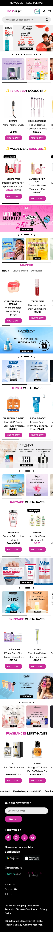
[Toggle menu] (3, 11)
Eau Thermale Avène (13, 418)
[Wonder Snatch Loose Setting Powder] (13, 287)
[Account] (43, 11)
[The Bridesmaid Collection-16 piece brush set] (37, 107)
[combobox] (26, 19)
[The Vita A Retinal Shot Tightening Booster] (37, 635)
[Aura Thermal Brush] (13, 107)
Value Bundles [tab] (20, 270)
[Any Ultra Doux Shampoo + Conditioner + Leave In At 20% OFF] (37, 518)
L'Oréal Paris (13, 179)
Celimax (37, 649)
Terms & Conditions (26, 909)
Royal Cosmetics (37, 121)
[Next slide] (40, 54)
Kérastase (13, 532)
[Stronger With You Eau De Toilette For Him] (37, 750)
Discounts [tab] (36, 270)
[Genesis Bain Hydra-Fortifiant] (13, 518)
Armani (37, 764)
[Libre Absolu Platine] (13, 750)
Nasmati (13, 121)
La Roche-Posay (37, 418)
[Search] (47, 19)
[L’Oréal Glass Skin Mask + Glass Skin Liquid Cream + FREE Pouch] (13, 635)
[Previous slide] (12, 54)
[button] (16, 54)
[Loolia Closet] (13, 69)
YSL (13, 764)
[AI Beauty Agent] (36, 11)
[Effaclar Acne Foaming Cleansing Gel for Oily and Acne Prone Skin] (37, 404)
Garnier (37, 532)
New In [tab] (5, 270)
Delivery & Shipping (15, 905)
